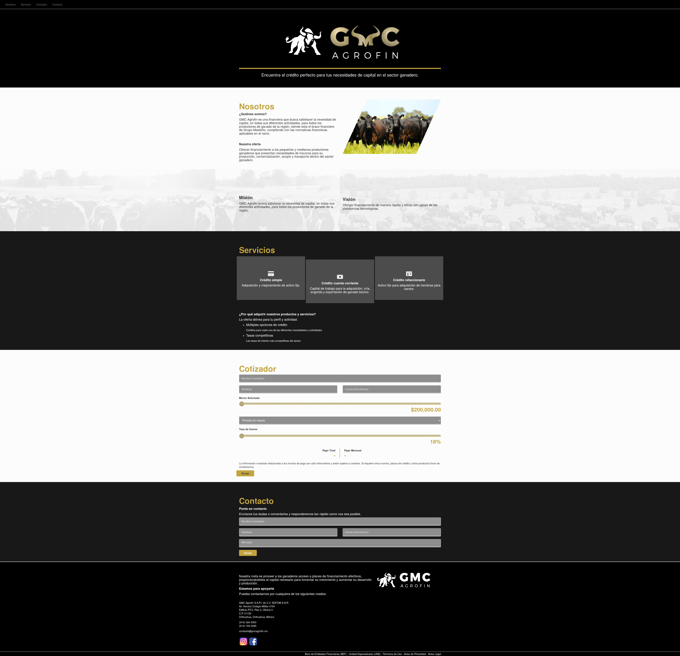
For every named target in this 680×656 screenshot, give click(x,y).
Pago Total (328, 450)
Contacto (57, 4)
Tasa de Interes (248, 429)
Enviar (245, 473)
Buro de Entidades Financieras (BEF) (326, 654)
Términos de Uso (392, 654)
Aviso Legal (434, 654)
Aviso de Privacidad (415, 654)
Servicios (26, 4)
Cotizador (41, 4)
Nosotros (10, 4)
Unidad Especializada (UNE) (365, 654)
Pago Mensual (352, 450)
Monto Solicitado (249, 398)
